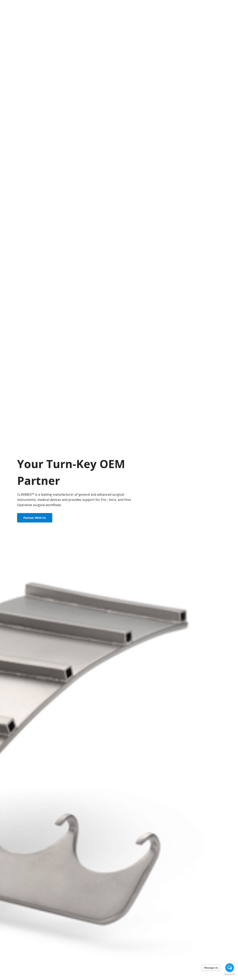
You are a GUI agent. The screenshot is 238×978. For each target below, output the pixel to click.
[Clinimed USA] (22, 8)
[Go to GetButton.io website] (229, 974)
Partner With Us (35, 518)
